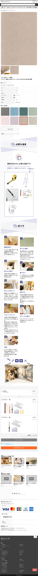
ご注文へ (34, 569)
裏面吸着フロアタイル (6, 553)
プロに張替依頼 (34, 7)
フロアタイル (22, 550)
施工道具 (4, 559)
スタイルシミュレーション (21, 7)
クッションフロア (5, 550)
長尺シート (21, 554)
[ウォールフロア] (5, 538)
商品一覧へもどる (17, 493)
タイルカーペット (5, 554)
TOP (1, 10)
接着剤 (21, 559)
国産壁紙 (4, 544)
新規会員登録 (4, 564)
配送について (22, 565)
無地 (16, 90)
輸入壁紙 (4, 10)
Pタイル (21, 553)
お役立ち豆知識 (29, 7)
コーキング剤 (22, 560)
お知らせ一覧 (4, 570)
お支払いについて (5, 565)
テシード (7, 10)
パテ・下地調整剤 (5, 560)
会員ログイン (22, 564)
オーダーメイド (14, 7)
